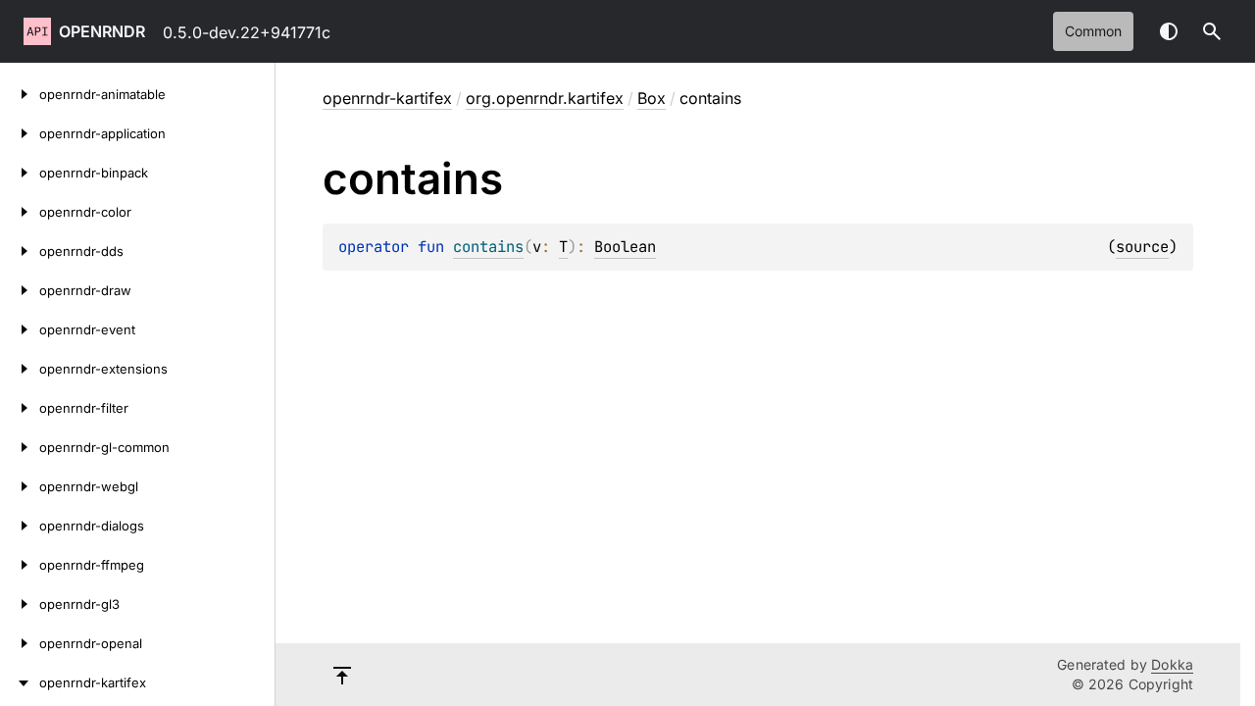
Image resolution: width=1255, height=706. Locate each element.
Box (651, 98)
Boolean (625, 246)
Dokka (1172, 664)
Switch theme (1168, 31)
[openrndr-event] (19, 329)
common (1093, 31)
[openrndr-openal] (19, 643)
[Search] (1211, 31)
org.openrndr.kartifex (545, 98)
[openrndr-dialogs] (19, 525)
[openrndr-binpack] (19, 172)
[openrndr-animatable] (19, 94)
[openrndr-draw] (19, 290)
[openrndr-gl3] (19, 604)
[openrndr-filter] (19, 408)
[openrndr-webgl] (19, 486)
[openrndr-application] (19, 133)
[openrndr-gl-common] (19, 447)
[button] (1211, 31)
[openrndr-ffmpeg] (19, 564)
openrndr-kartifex (387, 98)
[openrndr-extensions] (19, 368)
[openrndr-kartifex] (19, 682)
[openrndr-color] (19, 211)
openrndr (102, 31)
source (1142, 246)
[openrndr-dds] (19, 251)
